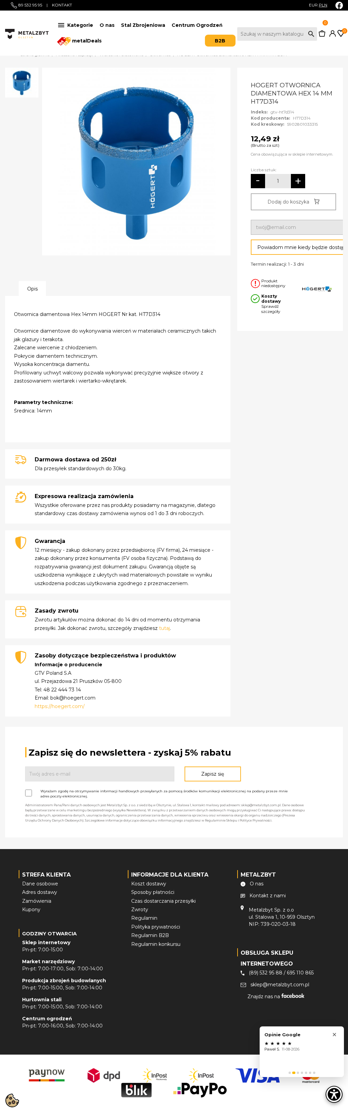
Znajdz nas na (264, 996)
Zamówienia (36, 901)
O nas (107, 25)
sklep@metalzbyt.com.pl (279, 985)
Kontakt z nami (267, 896)
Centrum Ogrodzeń (197, 25)
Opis (32, 289)
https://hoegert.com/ (60, 706)
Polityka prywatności (155, 927)
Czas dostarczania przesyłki (163, 901)
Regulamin (144, 918)
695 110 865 (300, 973)
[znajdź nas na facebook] (339, 5)
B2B (220, 41)
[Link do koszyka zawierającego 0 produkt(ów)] (322, 35)
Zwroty (139, 909)
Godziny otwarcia (49, 934)
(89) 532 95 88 (265, 973)
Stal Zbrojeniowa (143, 25)
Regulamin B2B (150, 935)
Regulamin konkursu (155, 944)
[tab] (290, 1073)
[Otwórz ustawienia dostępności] (334, 1094)
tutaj (164, 628)
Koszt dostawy (148, 884)
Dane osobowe (40, 884)
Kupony (31, 909)
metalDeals (86, 41)
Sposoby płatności (152, 892)
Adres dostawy (39, 892)
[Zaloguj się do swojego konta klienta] (331, 35)
